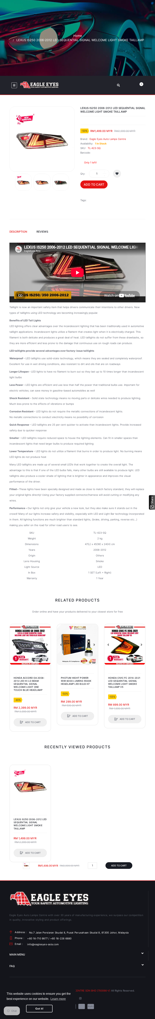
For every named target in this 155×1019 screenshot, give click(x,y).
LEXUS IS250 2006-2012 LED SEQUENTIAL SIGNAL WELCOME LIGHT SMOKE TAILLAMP (30, 824)
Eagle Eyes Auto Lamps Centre (108, 138)
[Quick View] (14, 643)
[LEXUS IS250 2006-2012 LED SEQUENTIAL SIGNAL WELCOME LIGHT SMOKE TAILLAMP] (23, 182)
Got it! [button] (39, 1008)
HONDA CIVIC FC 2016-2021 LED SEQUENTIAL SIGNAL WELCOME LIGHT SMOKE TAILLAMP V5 (124, 682)
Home (77, 36)
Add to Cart (94, 184)
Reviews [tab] (42, 231)
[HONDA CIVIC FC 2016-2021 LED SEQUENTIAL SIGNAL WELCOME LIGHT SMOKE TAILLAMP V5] (124, 644)
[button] (47, 644)
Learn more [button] (58, 998)
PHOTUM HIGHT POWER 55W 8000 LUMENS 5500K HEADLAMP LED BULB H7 (76, 680)
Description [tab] (18, 231)
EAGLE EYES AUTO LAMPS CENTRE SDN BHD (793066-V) (76, 990)
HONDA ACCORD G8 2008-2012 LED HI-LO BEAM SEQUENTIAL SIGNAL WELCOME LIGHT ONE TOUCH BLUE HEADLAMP (29, 684)
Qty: (82, 173)
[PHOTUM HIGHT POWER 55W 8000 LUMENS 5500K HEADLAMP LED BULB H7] (77, 644)
